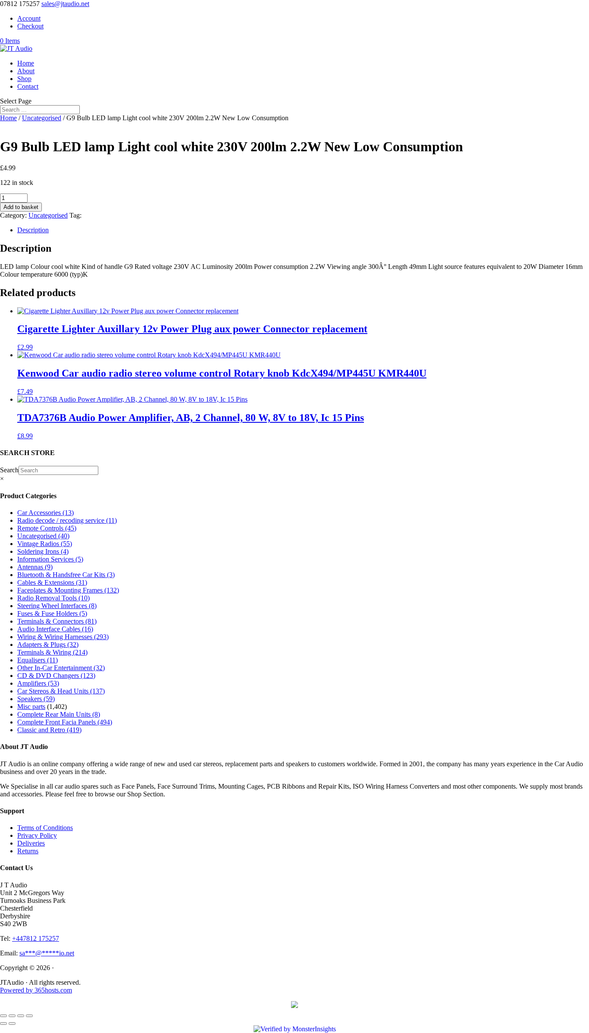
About (25, 71)
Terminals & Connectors (57, 621)
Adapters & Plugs (47, 644)
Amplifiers (38, 683)
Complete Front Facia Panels (64, 722)
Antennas (35, 567)
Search (9, 470)
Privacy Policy (37, 835)
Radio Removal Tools (53, 598)
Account (29, 18)
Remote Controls (46, 528)
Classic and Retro (49, 729)
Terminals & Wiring (52, 652)
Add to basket (20, 207)
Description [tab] (33, 230)
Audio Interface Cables (55, 629)
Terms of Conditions (45, 827)
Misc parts (31, 706)
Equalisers (37, 660)
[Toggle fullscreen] (12, 1015)
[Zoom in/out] (3, 1015)
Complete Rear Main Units (58, 714)
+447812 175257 (35, 938)
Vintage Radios (44, 543)
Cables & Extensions (52, 582)
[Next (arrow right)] (12, 1023)
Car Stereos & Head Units (61, 691)
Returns (27, 851)
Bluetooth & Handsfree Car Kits (66, 574)
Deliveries (31, 843)
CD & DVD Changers (56, 675)
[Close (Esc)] (29, 1015)
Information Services (50, 559)
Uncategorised (41, 118)
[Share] (20, 1015)
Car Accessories (45, 512)
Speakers (36, 698)
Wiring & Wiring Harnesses (63, 636)
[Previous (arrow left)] (3, 1023)
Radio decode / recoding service (67, 520)
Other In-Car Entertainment (61, 667)
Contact (27, 86)
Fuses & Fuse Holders (52, 613)
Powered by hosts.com (36, 990)
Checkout (30, 26)
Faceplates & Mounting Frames (68, 590)
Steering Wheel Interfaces (57, 605)
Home (25, 63)
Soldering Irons (43, 551)
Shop (24, 78)
